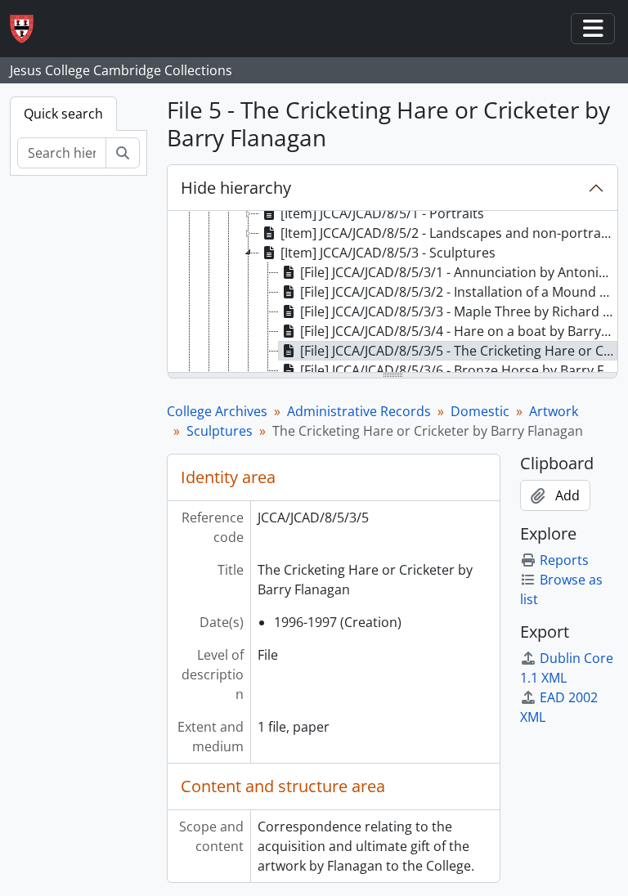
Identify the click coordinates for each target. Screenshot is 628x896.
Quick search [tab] (63, 114)
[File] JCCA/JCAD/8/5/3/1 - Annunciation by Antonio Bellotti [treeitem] (458, 272)
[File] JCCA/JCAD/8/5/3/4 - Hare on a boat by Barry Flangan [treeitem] (458, 331)
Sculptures (219, 431)
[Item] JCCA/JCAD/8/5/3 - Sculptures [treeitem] (388, 253)
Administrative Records (359, 411)
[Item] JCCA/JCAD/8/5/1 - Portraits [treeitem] (382, 213)
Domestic (480, 411)
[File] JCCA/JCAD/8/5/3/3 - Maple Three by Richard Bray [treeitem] (458, 311)
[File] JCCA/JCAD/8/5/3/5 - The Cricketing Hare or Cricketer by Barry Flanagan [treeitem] (458, 351)
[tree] (392, 292)
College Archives (217, 411)
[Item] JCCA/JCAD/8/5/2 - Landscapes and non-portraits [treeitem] (448, 233)
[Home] (28, 29)
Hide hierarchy (236, 188)
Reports (564, 560)
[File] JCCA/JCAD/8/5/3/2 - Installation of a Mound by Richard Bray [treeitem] (458, 292)
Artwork (553, 411)
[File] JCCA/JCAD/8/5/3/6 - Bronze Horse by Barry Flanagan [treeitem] (458, 370)
